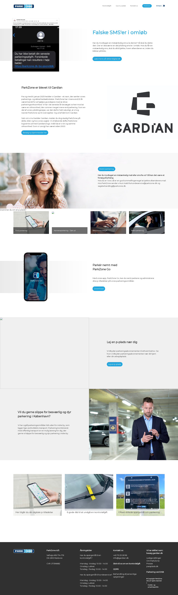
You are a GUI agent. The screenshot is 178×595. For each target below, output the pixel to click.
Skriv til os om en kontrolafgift (126, 563)
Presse (149, 563)
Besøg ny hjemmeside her (35, 132)
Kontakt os (134, 6)
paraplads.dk (152, 566)
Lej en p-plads (121, 6)
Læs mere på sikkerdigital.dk (107, 59)
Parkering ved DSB (155, 572)
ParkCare (147, 6)
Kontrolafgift (106, 6)
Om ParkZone (153, 561)
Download (99, 288)
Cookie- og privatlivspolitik (153, 586)
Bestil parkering (106, 169)
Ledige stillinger (153, 558)
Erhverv (159, 6)
